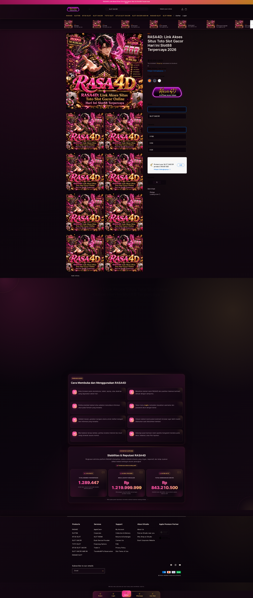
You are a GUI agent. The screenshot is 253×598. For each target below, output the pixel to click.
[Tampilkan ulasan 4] (156, 348)
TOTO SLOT (109, 15)
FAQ (117, 544)
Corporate (97, 533)
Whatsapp (139, 596)
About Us (140, 529)
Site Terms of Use (122, 551)
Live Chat (153, 596)
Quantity (151, 177)
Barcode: (163, 53)
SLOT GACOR (98, 15)
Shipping (159, 63)
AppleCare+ (98, 529)
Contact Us (120, 540)
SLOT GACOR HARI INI (140, 15)
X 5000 (152, 130)
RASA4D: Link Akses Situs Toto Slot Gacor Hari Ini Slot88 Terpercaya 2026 (126, 2)
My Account (120, 529)
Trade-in (97, 548)
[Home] (73, 9)
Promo (100, 596)
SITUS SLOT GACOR (123, 15)
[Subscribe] (102, 570)
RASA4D (69, 15)
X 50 (151, 143)
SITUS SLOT (86, 15)
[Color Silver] (159, 80)
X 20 (151, 150)
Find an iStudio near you (145, 533)
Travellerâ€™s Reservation (103, 551)
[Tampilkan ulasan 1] (152, 348)
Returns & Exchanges (123, 537)
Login (113, 596)
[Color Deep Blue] (154, 80)
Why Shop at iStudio (144, 537)
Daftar (126, 595)
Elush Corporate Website (146, 540)
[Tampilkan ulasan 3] (155, 348)
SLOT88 (77, 15)
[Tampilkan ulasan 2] (153, 348)
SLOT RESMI (167, 15)
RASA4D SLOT (155, 15)
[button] (69, 16)
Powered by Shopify (175, 575)
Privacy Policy (121, 548)
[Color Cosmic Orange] (150, 81)
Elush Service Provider (102, 540)
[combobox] (126, 9)
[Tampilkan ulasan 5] (159, 348)
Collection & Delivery (123, 533)
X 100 (152, 136)
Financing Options (100, 544)
